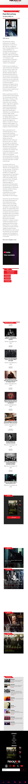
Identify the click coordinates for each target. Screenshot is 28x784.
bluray (15, 11)
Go (23, 769)
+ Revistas (13, 517)
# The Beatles (7, 281)
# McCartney (7, 275)
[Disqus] (11, 301)
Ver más (12, 682)
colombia (11, 11)
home (7, 11)
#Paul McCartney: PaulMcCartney (10, 272)
